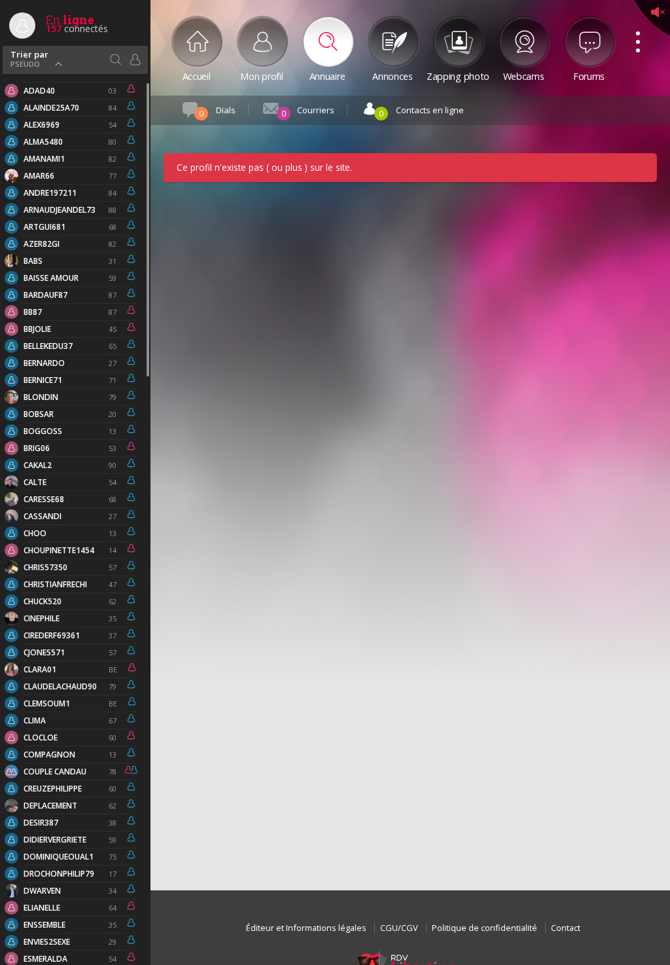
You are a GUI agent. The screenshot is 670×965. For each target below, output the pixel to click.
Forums (589, 75)
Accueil (197, 75)
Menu (634, 27)
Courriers (307, 111)
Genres (135, 59)
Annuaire (327, 75)
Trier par (29, 57)
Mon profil (261, 75)
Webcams (523, 75)
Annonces (392, 75)
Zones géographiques (115, 59)
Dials (217, 111)
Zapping (458, 75)
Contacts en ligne (421, 111)
